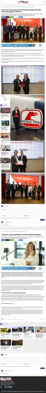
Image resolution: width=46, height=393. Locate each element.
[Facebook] (1, 387)
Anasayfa (3, 6)
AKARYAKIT (7, 6)
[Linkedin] (7, 387)
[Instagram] (5, 387)
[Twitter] (3, 387)
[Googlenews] (11, 387)
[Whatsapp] (9, 387)
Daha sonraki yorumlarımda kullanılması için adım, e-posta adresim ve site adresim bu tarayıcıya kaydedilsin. (16, 366)
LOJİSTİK (7, 231)
